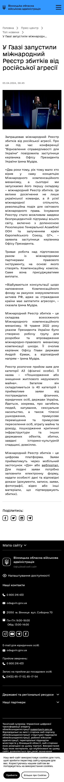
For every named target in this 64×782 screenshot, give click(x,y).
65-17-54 (32, 676)
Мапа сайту (12, 545)
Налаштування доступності (29, 575)
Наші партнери (14, 702)
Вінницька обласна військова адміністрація (24, 7)
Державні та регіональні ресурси (28, 694)
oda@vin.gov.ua (17, 650)
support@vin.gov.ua (41, 729)
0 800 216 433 (15, 663)
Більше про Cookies (35, 775)
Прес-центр (30, 27)
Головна (8, 27)
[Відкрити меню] (58, 7)
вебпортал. (50, 465)
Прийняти (11, 775)
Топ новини (11, 32)
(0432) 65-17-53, (16, 676)
